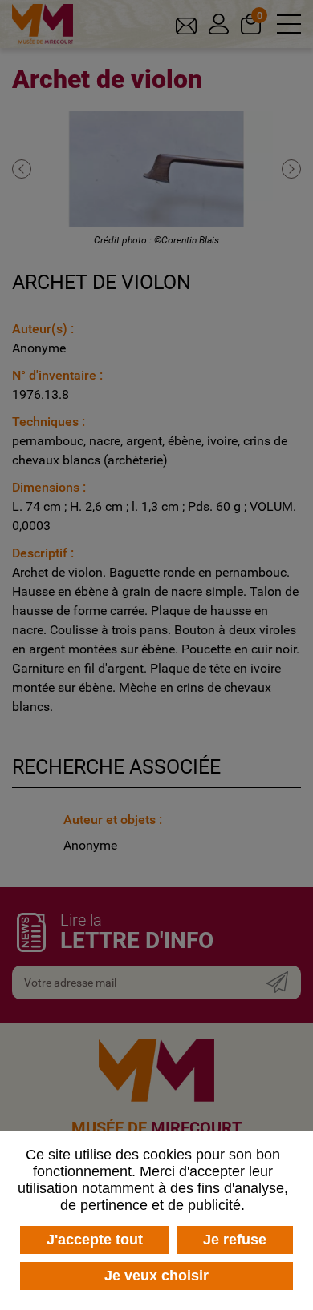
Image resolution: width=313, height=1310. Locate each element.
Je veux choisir (156, 1276)
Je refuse (234, 1240)
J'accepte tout (95, 1240)
